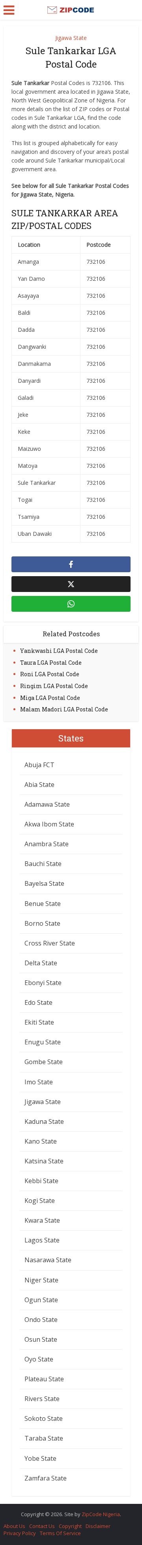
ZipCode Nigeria (101, 1514)
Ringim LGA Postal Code (54, 686)
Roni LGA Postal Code (49, 674)
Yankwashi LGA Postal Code (59, 650)
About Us (14, 1526)
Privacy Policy (20, 1533)
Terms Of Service (60, 1533)
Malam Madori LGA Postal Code (64, 709)
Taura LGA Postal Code (51, 662)
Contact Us (42, 1526)
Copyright (70, 1526)
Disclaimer (98, 1526)
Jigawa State (71, 38)
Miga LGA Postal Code (50, 698)
